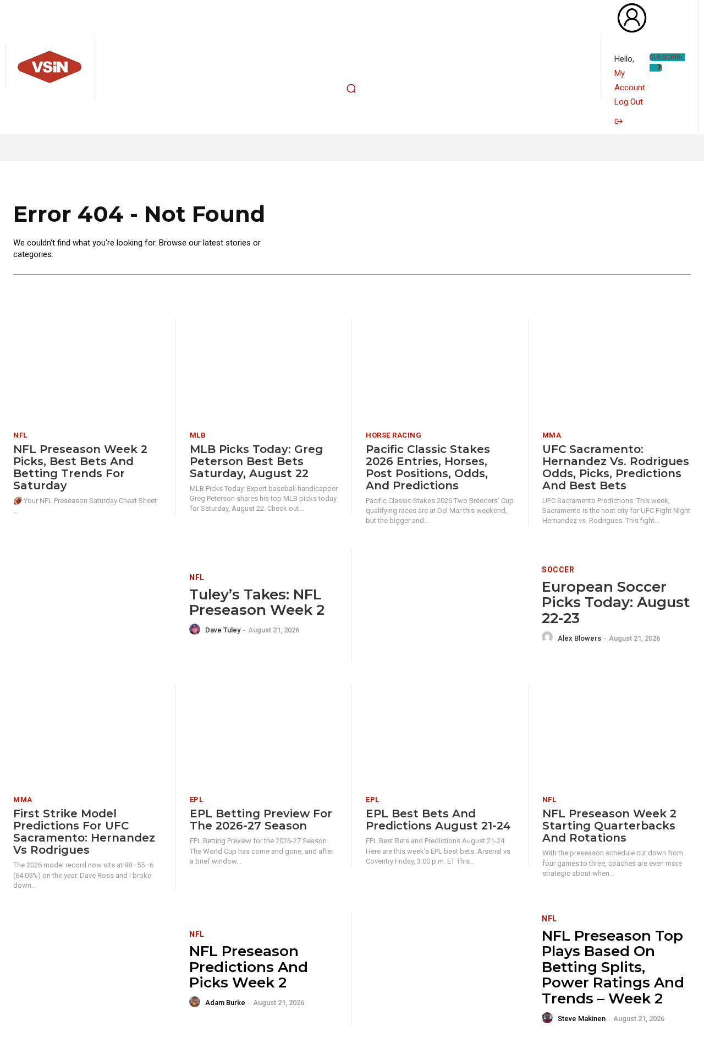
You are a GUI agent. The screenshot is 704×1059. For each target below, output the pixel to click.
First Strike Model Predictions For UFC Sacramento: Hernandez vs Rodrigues (84, 831)
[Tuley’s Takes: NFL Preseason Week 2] (94, 605)
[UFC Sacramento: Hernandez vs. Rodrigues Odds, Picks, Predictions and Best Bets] (616, 371)
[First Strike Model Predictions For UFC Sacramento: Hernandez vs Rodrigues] (87, 736)
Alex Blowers (579, 638)
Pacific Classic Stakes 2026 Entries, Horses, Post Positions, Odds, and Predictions (428, 467)
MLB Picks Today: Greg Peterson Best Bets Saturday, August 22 (256, 461)
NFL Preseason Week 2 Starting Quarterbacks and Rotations (609, 825)
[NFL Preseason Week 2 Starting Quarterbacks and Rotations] (616, 736)
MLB (198, 435)
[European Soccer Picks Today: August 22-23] (447, 605)
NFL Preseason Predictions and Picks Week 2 (248, 966)
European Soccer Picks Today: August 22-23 (616, 602)
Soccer (558, 570)
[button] (350, 88)
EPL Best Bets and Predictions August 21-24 (438, 819)
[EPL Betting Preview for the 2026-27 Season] (264, 736)
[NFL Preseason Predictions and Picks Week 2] (94, 970)
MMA (552, 435)
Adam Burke (225, 1002)
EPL (197, 799)
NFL (20, 435)
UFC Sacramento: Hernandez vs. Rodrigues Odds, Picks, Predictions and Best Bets (615, 467)
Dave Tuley (222, 630)
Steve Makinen (582, 1018)
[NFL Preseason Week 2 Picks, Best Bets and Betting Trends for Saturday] (87, 371)
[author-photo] (196, 630)
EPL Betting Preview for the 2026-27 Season (261, 819)
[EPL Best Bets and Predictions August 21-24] (440, 736)
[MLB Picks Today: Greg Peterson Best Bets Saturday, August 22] (264, 371)
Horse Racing (393, 435)
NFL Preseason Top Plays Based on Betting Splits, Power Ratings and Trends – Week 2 (613, 967)
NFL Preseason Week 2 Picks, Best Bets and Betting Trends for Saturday (80, 467)
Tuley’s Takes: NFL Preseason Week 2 (256, 602)
